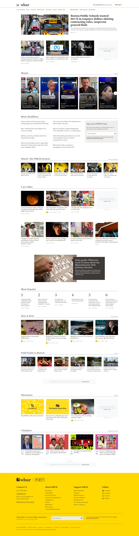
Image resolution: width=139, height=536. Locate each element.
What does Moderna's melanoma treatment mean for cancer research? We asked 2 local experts (106, 240)
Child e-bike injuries (74, 9)
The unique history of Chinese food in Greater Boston (42, 369)
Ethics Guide (48, 507)
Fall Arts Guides (92, 9)
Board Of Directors (50, 495)
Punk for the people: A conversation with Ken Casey (92, 175)
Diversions (27, 395)
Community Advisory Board (53, 497)
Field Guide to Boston (33, 353)
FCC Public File (56, 527)
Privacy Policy (42, 529)
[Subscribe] (115, 133)
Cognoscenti (74, 61)
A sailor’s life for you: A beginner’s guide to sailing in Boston (110, 369)
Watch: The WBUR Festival (35, 159)
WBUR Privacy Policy (32, 527)
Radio (27, 9)
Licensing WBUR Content (52, 509)
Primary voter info (83, 9)
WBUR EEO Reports (65, 527)
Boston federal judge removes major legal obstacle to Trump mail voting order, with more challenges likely (34, 145)
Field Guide (48, 9)
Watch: (25, 73)
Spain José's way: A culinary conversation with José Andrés (110, 175)
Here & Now (27, 316)
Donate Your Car (78, 500)
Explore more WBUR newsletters (95, 138)
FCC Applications (48, 527)
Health (97, 244)
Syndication (40, 527)
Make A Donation (79, 490)
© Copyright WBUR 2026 (22, 527)
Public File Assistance (75, 527)
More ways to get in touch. (25, 502)
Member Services (79, 495)
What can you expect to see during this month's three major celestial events (28, 369)
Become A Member (79, 497)
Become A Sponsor (79, 504)
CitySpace (26, 430)
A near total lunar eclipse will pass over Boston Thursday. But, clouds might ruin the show (32, 209)
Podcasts (33, 9)
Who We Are (48, 490)
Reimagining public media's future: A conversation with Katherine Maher (44, 175)
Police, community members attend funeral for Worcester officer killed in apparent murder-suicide (32, 59)
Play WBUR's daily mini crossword (32, 416)
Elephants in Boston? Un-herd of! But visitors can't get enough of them (56, 338)
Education (73, 32)
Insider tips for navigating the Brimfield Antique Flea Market (77, 369)
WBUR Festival (41, 9)
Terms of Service (50, 529)
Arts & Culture (53, 212)
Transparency (49, 500)
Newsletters (61, 9)
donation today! (107, 51)
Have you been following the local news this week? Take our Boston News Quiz (57, 417)
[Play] (47, 212)
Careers (47, 502)
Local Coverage (21, 9)
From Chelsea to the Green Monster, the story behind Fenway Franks (61, 369)
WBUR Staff (48, 504)
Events (55, 9)
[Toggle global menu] (18, 5)
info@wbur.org (21, 493)
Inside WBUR (49, 493)
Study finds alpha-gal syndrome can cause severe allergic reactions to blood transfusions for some (66, 138)
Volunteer (76, 493)
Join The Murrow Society (81, 502)
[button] (30, 93)
